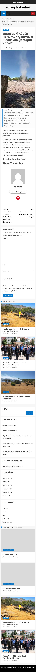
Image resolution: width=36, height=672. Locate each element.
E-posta (6, 272)
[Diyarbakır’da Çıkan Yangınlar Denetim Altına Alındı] (18, 382)
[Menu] (8, 13)
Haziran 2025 (7, 492)
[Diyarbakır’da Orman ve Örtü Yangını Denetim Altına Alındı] (18, 315)
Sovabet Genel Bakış (9, 425)
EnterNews (27, 667)
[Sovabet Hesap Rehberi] (18, 574)
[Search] (30, 13)
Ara (6, 409)
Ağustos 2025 (7, 485)
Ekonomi (5, 508)
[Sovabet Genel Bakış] (18, 540)
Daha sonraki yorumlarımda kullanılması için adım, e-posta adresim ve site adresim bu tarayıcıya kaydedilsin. (17, 288)
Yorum (5, 238)
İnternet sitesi (7, 279)
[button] (8, 13)
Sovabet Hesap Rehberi (10, 430)
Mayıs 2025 (6, 496)
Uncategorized (7, 522)
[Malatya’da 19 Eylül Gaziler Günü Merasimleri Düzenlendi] (18, 348)
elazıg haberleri (18, 7)
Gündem (6, 29)
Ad (4, 265)
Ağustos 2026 (7, 478)
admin (5, 48)
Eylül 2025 (6, 482)
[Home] (4, 13)
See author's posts (18, 192)
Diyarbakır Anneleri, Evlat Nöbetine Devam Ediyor (25, 213)
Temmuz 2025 (7, 489)
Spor (4, 515)
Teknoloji (6, 519)
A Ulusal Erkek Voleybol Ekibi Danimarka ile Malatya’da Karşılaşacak (7, 215)
